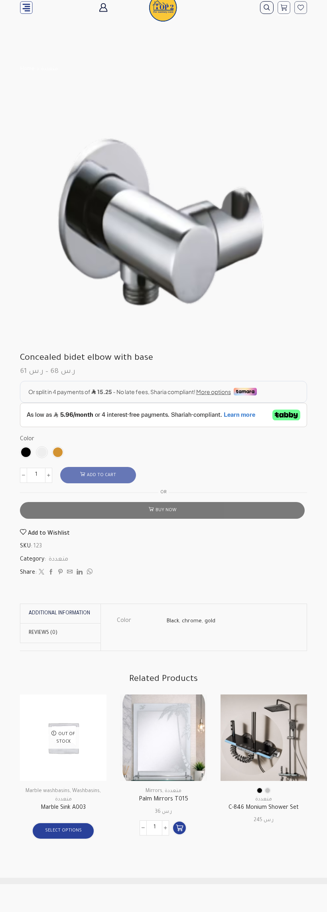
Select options (63, 830)
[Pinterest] (60, 573)
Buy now (166, 510)
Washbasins (86, 791)
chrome (192, 621)
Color (27, 439)
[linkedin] (80, 573)
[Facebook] (51, 573)
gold (210, 621)
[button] (179, 828)
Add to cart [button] (192, 746)
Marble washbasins (48, 791)
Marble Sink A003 (63, 808)
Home (27, 69)
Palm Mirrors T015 (163, 799)
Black (173, 621)
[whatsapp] (89, 573)
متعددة (49, 69)
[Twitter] (41, 573)
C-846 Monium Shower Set (264, 808)
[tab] (59, 614)
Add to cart (101, 475)
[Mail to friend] (70, 573)
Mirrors (154, 791)
